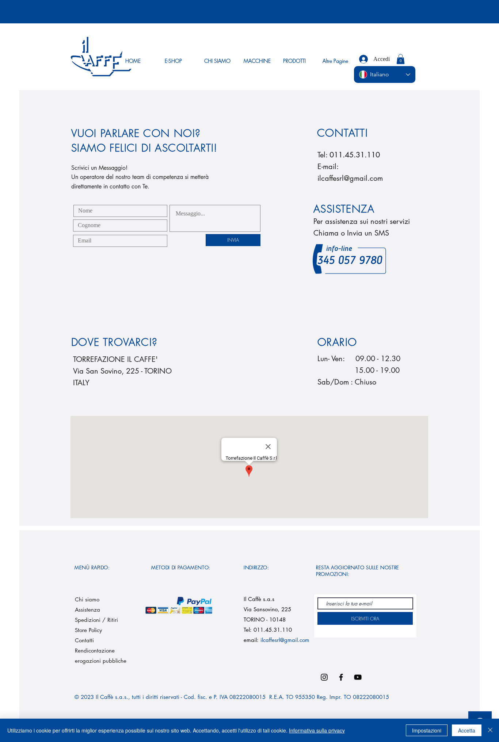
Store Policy (88, 630)
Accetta (466, 730)
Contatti (84, 640)
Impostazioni (426, 730)
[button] (400, 59)
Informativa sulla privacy (317, 730)
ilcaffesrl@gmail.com (350, 178)
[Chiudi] (490, 730)
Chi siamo (87, 599)
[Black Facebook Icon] (341, 677)
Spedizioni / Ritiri (97, 619)
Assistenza (87, 609)
